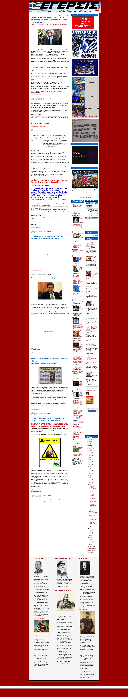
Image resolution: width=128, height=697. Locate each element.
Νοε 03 (90, 541)
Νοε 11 (90, 484)
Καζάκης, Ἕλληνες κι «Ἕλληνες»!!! (94, 374)
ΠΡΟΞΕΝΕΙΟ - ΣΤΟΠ (77, 409)
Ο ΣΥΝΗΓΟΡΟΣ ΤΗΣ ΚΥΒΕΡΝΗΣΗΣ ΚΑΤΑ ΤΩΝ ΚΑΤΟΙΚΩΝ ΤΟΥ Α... (93, 507)
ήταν (59, 308)
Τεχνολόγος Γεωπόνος (78, 415)
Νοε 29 (90, 452)
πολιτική (39, 99)
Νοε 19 (90, 470)
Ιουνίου (89, 554)
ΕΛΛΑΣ (74, 204)
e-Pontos (75, 305)
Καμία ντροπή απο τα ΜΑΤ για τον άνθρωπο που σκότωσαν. (91, 290)
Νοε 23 (90, 462)
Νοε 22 (90, 464)
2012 (88, 441)
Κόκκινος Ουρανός (77, 391)
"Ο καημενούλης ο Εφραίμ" (94, 303)
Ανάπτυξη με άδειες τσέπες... (81, 258)
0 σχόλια (49, 98)
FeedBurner (94, 215)
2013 (88, 439)
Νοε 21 (90, 466)
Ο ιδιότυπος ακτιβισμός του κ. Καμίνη (44, 278)
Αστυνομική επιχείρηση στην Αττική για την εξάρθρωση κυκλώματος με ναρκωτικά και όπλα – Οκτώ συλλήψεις (78, 403)
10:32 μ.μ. (44, 98)
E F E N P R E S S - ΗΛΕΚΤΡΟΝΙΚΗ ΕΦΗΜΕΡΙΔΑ (77, 277)
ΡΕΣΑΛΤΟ (75, 317)
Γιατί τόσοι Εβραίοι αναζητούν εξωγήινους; (81, 394)
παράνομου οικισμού (36, 313)
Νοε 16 (90, 475)
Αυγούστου (90, 550)
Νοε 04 (90, 539)
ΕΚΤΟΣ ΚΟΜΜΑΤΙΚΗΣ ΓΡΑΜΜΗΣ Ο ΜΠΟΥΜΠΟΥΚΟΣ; (49, 103)
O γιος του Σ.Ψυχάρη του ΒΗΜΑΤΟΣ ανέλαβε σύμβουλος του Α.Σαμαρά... (91, 344)
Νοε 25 (90, 459)
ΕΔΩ (54, 82)
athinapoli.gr (76, 400)
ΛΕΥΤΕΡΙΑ (75, 232)
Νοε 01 (90, 544)
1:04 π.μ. (44, 495)
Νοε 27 (90, 455)
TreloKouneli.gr (76, 244)
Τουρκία (42, 232)
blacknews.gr (76, 353)
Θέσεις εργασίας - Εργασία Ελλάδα (84, 195)
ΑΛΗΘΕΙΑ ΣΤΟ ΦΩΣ (77, 330)
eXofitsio (75, 256)
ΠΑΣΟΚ (35, 99)
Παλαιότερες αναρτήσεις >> (64, 499)
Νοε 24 (90, 461)
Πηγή (32, 489)
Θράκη (35, 232)
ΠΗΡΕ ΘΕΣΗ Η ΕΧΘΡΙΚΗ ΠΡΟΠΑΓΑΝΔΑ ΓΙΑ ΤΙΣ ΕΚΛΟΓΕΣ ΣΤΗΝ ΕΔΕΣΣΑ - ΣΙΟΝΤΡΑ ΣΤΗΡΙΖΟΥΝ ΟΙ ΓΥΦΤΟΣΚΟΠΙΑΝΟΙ (49, 20)
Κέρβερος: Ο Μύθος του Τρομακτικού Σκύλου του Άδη (78, 251)
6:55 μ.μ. (44, 274)
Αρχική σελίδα (49, 499)
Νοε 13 (90, 480)
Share (32, 129)
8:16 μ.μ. (44, 130)
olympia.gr (75, 249)
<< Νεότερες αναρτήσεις (35, 499)
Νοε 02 (90, 542)
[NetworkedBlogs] (92, 408)
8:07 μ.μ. (44, 231)
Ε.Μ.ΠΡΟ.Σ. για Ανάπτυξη (36, 225)
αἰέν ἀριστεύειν (76, 299)
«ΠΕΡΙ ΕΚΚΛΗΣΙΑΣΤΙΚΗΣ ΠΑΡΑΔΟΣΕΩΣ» (81, 270)
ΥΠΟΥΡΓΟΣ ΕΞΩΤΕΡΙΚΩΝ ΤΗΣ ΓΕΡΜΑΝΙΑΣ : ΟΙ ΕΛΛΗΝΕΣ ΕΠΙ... (93, 524)
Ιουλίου (89, 552)
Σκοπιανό (42, 99)
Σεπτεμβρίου (90, 548)
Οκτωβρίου (90, 546)
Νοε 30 (90, 450)
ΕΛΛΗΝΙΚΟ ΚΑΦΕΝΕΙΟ (78, 361)
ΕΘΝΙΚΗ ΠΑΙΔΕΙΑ (77, 380)
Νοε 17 (90, 473)
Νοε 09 (90, 530)
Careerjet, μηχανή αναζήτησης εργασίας (84, 197)
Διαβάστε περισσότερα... (36, 94)
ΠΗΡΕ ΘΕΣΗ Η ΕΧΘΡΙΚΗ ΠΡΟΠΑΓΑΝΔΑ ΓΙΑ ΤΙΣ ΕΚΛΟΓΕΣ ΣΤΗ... (93, 489)
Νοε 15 (90, 477)
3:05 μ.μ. (44, 413)
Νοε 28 (90, 453)
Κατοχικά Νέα (76, 426)
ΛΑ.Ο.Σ (35, 131)
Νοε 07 (90, 533)
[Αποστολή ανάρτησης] (52, 130)
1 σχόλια (49, 495)
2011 (88, 443)
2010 (88, 445)
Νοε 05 (90, 537)
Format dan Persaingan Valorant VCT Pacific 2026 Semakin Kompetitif (78, 411)
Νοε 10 (90, 528)
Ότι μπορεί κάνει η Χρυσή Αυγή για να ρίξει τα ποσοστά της (94, 259)
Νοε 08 (90, 532)
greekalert (33, 126)
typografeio (75, 285)
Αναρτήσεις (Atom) (52, 501)
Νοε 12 (90, 482)
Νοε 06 (90, 535)
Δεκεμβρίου (90, 446)
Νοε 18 (90, 471)
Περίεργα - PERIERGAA (78, 371)
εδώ (35, 348)
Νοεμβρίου (90, 448)
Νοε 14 (90, 479)
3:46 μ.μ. (44, 353)
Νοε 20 (90, 468)
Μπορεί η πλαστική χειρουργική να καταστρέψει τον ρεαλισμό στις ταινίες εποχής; (77, 374)
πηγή (32, 408)
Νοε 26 (90, 457)
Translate (95, 388)
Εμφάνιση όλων (81, 456)
